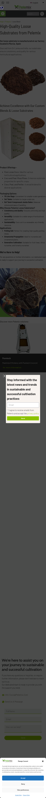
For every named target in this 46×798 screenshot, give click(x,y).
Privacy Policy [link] (26, 795)
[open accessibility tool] (1, 8)
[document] (23, 399)
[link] (7, 761)
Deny (23, 784)
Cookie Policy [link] (18, 795)
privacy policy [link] (33, 413)
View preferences (23, 790)
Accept (23, 778)
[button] (43, 761)
